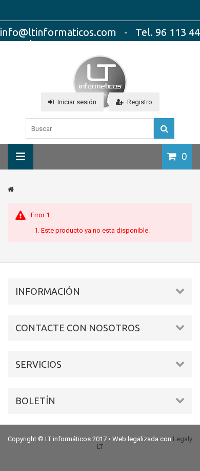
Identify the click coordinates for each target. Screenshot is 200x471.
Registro (139, 102)
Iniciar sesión (76, 102)
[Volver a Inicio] (11, 189)
